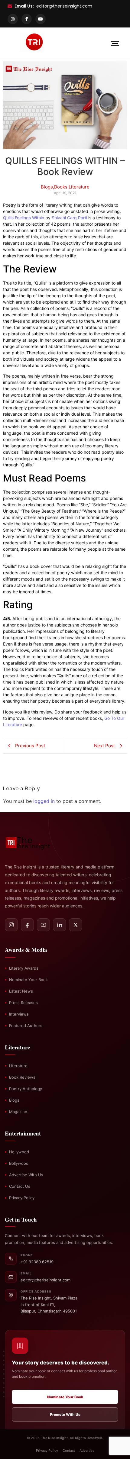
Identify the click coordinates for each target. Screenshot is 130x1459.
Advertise (87, 1450)
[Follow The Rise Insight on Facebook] (27, 924)
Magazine (18, 1111)
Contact (69, 1450)
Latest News (21, 991)
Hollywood (19, 1151)
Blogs (14, 1100)
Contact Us (19, 1186)
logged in (44, 801)
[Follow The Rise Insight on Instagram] (11, 924)
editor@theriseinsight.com (64, 6)
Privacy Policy (21, 1197)
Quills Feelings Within (23, 217)
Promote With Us (65, 1414)
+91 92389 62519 (37, 1261)
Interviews (19, 1014)
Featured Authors (25, 1025)
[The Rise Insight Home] (32, 842)
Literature (18, 1065)
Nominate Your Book (28, 979)
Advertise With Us (26, 1174)
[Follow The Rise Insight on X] (75, 924)
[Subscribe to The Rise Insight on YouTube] (43, 924)
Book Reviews (22, 1077)
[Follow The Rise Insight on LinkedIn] (59, 924)
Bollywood (18, 1163)
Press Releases (23, 1002)
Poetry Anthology (25, 1088)
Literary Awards (23, 968)
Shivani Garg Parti (69, 217)
